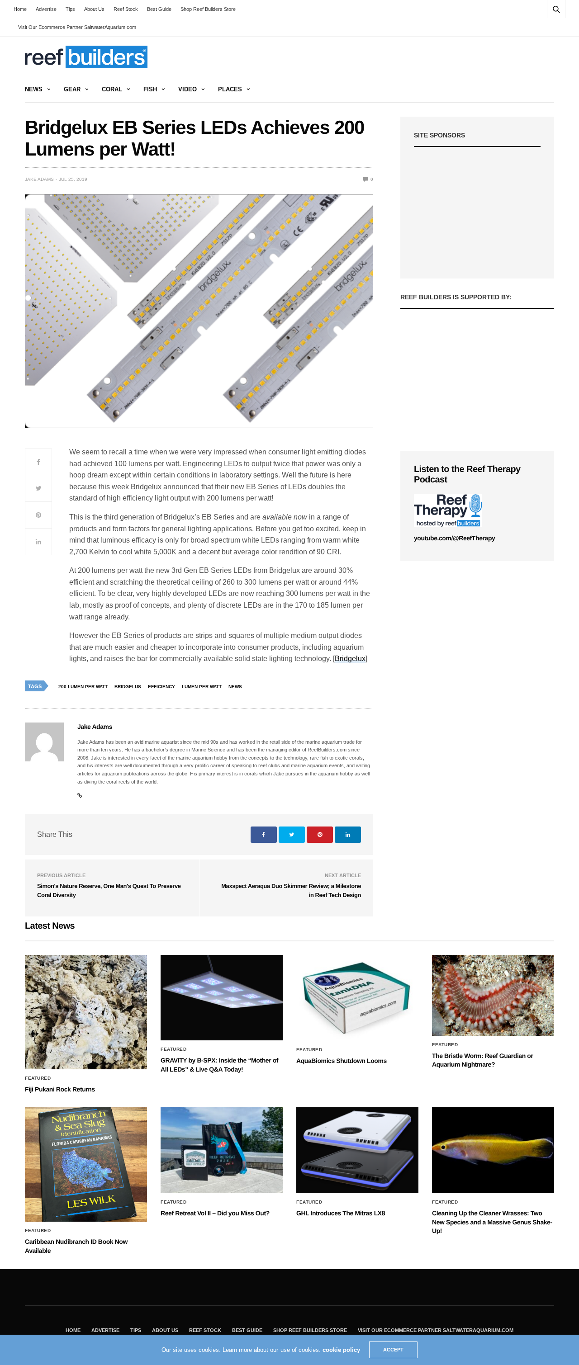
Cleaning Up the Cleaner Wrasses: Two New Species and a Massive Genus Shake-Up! (492, 1221)
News (34, 89)
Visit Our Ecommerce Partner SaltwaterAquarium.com (77, 27)
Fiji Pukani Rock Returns (60, 1089)
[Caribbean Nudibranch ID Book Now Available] (86, 1164)
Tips (70, 9)
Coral (112, 89)
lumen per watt (202, 686)
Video (187, 89)
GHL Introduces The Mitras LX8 (340, 1213)
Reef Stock (126, 9)
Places (230, 89)
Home (20, 9)
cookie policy (341, 1349)
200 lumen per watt (83, 686)
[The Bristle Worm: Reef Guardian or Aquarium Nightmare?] (493, 995)
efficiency (161, 686)
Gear (72, 89)
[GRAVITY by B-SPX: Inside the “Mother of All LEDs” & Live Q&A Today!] (222, 998)
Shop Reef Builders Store (208, 9)
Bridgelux (350, 658)
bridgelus (127, 686)
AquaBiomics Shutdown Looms (341, 1060)
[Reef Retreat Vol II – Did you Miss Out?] (222, 1150)
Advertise (46, 9)
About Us (94, 9)
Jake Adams (39, 179)
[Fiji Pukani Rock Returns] (86, 1012)
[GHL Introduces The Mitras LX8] (357, 1150)
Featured (38, 1078)
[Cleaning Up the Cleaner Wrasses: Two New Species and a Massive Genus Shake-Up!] (493, 1150)
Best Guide (159, 9)
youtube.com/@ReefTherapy (454, 538)
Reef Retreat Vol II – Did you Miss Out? (215, 1213)
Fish (150, 89)
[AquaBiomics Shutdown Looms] (357, 998)
